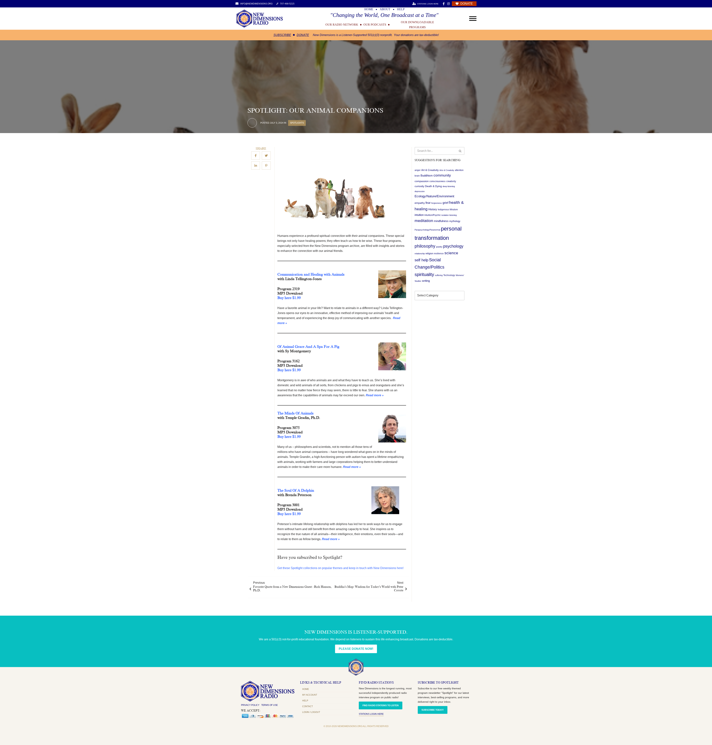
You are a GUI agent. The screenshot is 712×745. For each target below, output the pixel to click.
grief (445, 202)
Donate (303, 35)
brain (417, 176)
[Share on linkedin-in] (255, 166)
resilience (439, 253)
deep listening (449, 186)
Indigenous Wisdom (448, 209)
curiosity (419, 186)
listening (453, 215)
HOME (368, 9)
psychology (453, 246)
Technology (449, 275)
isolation (445, 215)
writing (426, 280)
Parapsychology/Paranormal (427, 230)
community (442, 175)
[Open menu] (473, 18)
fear (428, 202)
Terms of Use (269, 705)
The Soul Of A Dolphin (295, 490)
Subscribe (282, 35)
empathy (420, 202)
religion (429, 253)
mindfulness (441, 221)
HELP (401, 9)
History (432, 209)
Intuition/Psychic (432, 215)
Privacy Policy (250, 705)
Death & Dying (433, 186)
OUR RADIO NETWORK (341, 24)
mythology (454, 221)
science (451, 253)
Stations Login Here (371, 714)
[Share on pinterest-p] (266, 166)
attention (459, 170)
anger (418, 170)
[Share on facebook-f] (255, 156)
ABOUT (385, 9)
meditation (424, 221)
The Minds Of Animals (295, 413)
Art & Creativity (430, 170)
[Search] (460, 151)
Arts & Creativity (446, 170)
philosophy (425, 246)
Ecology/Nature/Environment (434, 196)
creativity (451, 181)
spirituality (424, 274)
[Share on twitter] (266, 156)
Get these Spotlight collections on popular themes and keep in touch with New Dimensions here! (340, 568)
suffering (439, 275)
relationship (420, 253)
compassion (422, 181)
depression (420, 191)
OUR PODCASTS (374, 24)
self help (421, 260)
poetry (439, 247)
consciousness (437, 181)
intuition (419, 215)
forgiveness (436, 203)
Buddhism (427, 175)
